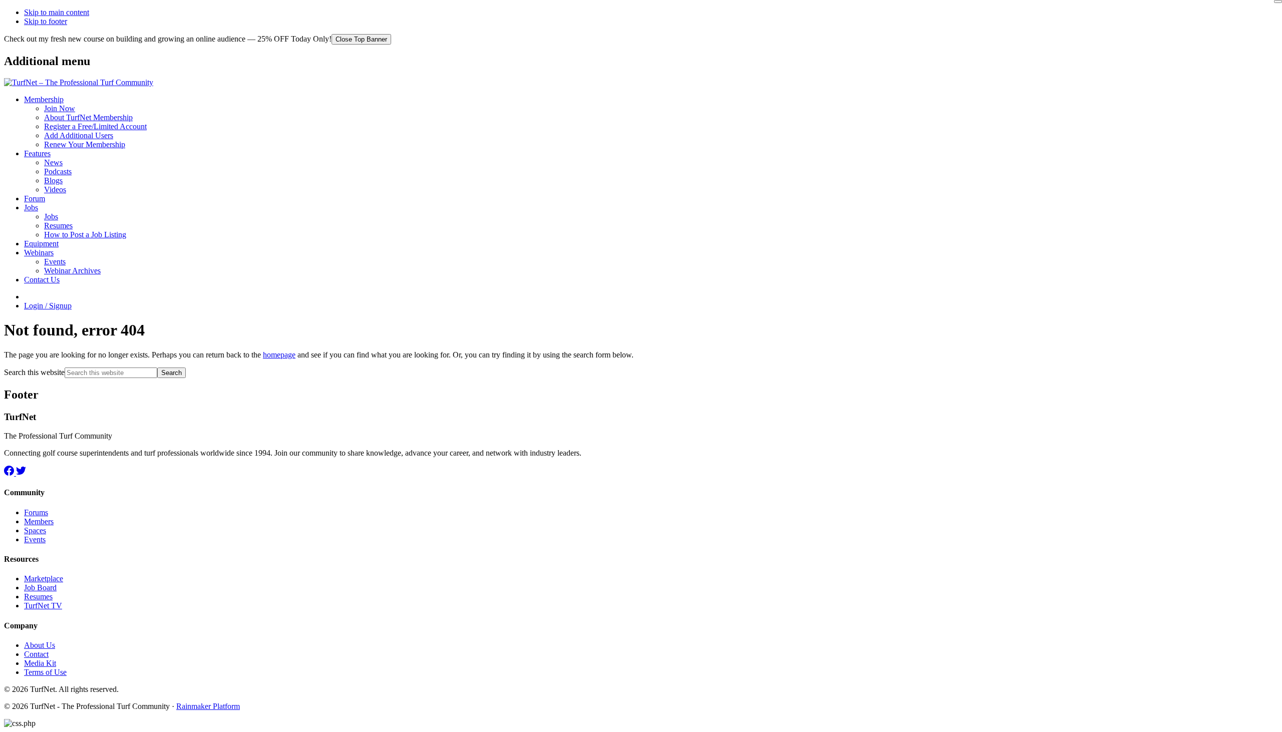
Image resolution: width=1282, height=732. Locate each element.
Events (55, 261)
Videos (55, 189)
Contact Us (42, 279)
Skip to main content (56, 12)
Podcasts (58, 171)
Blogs (53, 180)
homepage (279, 354)
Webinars (39, 252)
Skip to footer (45, 21)
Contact (36, 654)
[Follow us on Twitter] (21, 473)
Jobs (31, 207)
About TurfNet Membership (88, 117)
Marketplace (43, 578)
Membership (44, 99)
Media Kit (40, 663)
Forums (36, 512)
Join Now (59, 108)
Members (39, 521)
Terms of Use (45, 672)
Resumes (58, 225)
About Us (39, 645)
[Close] (1278, 1)
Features (37, 153)
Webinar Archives (72, 270)
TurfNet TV (43, 605)
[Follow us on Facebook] (10, 473)
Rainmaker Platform (208, 706)
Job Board (40, 587)
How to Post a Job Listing (85, 234)
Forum (34, 198)
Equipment (41, 243)
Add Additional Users (78, 135)
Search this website (34, 372)
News (53, 162)
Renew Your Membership (84, 144)
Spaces (35, 530)
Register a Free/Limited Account (95, 126)
